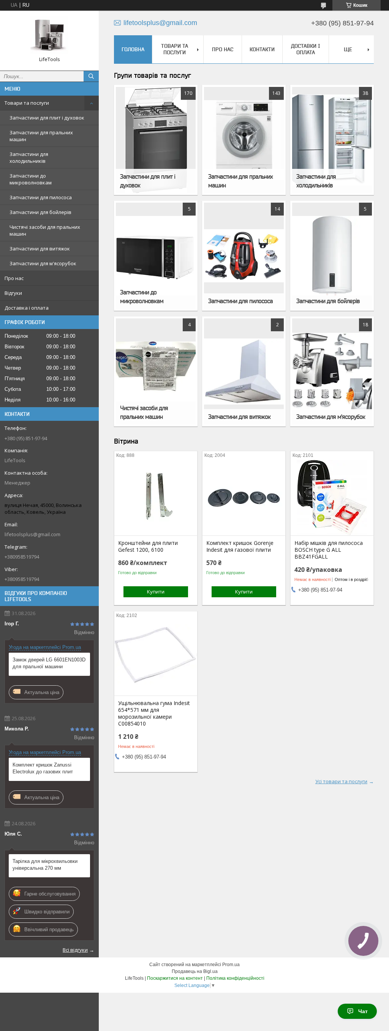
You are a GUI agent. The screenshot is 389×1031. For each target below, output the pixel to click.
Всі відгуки (75, 949)
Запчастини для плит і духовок (46, 117)
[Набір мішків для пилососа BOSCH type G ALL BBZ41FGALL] (332, 497)
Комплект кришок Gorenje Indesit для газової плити (240, 546)
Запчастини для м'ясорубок (42, 263)
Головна (133, 49)
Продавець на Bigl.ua (195, 971)
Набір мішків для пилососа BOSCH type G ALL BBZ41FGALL (328, 550)
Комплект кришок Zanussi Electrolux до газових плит (43, 768)
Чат (363, 1011)
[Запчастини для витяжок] (244, 371)
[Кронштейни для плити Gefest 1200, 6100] (155, 497)
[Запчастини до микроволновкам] (156, 256)
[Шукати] (91, 76)
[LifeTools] (49, 35)
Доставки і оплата (305, 49)
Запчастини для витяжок (39, 248)
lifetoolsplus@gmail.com (32, 534)
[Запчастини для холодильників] (332, 140)
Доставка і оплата (27, 307)
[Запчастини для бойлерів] (332, 256)
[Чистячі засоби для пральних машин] (156, 371)
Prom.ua (231, 964)
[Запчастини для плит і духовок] (156, 140)
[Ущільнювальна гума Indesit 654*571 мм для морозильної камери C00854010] (155, 658)
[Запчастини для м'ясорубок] (332, 371)
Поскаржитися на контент (175, 978)
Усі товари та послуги (341, 781)
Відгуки (13, 293)
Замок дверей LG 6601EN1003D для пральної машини (49, 663)
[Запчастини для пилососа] (244, 256)
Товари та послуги (27, 102)
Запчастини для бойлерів (40, 212)
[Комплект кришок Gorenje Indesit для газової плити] (243, 497)
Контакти (262, 49)
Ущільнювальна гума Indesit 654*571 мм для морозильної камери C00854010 (154, 713)
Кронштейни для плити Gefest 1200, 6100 (148, 546)
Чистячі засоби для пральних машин (44, 230)
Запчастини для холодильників (28, 157)
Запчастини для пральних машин (41, 136)
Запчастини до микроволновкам (30, 179)
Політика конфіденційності (235, 978)
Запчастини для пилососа (40, 197)
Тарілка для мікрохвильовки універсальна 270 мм (45, 864)
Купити (155, 591)
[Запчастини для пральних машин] (244, 140)
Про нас (14, 278)
